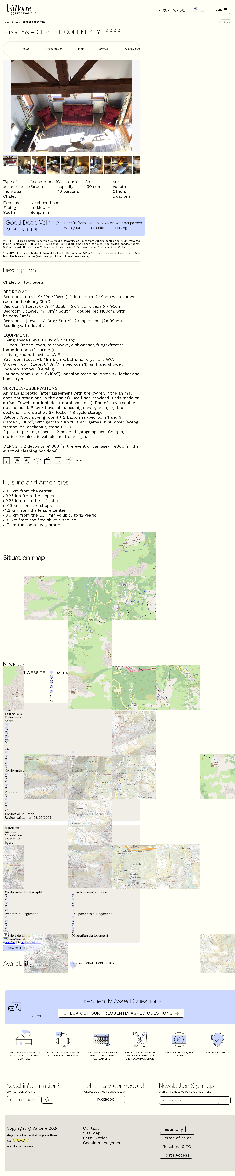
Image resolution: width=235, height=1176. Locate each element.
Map (81, 48)
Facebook (105, 1099)
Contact (47, 1100)
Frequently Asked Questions (121, 1000)
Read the (20, 1146)
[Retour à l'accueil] (21, 14)
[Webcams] (164, 9)
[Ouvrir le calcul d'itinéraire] (5, 934)
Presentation (54, 48)
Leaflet (10, 942)
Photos (25, 48)
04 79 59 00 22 (23, 1100)
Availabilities (133, 48)
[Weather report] (173, 9)
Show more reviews (20, 948)
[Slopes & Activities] (182, 9)
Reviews (103, 48)
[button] (4, 930)
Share (227, 22)
